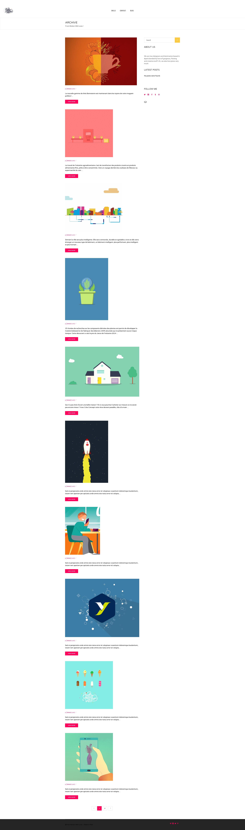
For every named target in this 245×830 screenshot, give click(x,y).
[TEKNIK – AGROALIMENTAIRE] (89, 111)
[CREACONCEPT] (102, 348)
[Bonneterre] (101, 39)
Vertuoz (70, 237)
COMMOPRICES (77, 488)
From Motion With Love (73, 26)
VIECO (70, 325)
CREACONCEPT (77, 402)
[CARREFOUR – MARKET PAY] (82, 508)
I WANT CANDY (77, 714)
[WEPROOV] (89, 734)
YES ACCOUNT (76, 642)
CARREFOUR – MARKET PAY (87, 560)
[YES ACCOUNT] (102, 580)
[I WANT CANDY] (89, 662)
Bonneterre (72, 91)
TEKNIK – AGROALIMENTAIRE (88, 162)
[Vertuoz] (93, 185)
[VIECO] (86, 259)
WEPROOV (73, 786)
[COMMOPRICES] (86, 422)
